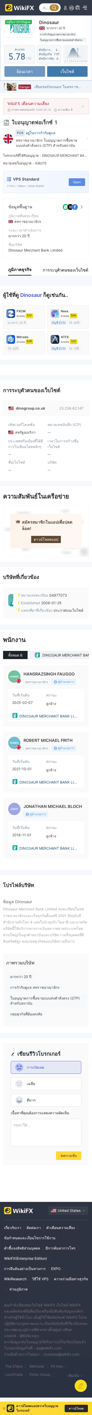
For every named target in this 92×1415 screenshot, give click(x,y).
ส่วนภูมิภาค (18, 1289)
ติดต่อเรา (34, 1227)
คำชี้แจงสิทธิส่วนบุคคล (22, 1248)
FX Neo (57, 1366)
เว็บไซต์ (67, 71)
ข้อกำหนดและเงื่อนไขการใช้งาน (29, 1238)
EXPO (56, 1268)
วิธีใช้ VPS (40, 1279)
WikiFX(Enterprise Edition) (25, 1258)
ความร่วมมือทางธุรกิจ (71, 1279)
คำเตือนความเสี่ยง (60, 1227)
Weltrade (36, 1366)
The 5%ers (14, 1366)
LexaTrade (14, 1374)
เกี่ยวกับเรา (12, 1227)
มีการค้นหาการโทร (60, 1248)
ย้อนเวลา (25, 71)
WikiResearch (15, 1279)
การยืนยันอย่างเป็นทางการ (25, 1268)
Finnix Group (39, 1374)
